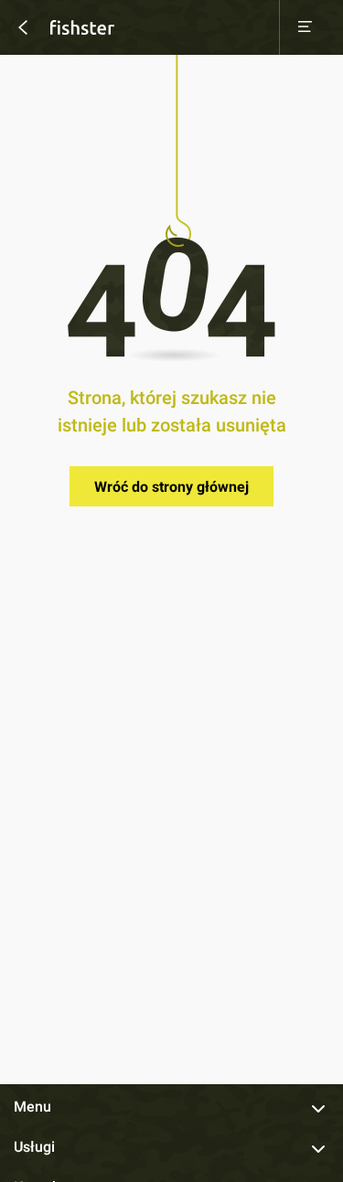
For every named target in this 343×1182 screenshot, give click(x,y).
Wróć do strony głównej (171, 486)
